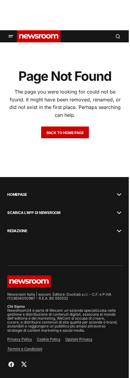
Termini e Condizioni (24, 349)
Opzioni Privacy (79, 339)
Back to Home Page (65, 132)
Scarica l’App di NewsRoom (33, 213)
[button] (11, 36)
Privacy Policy (19, 339)
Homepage (17, 194)
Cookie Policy (48, 339)
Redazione (17, 231)
